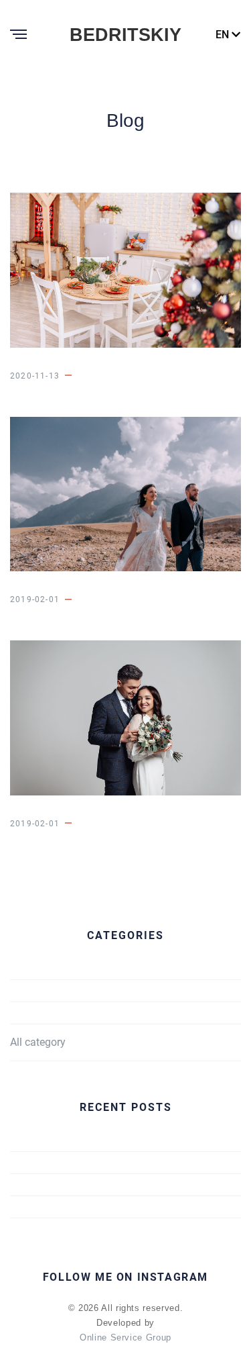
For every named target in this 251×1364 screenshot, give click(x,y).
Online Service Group (125, 1337)
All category (38, 1042)
